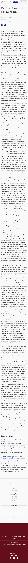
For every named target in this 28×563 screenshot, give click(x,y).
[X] (5, 25)
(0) (16, 1)
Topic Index (14, 502)
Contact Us (14, 538)
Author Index (13, 496)
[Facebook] (2, 25)
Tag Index (14, 500)
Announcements (14, 486)
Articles (8, 19)
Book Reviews (14, 490)
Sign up (14, 549)
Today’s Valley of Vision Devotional (14, 509)
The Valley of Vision (14, 508)
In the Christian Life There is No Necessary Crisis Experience (11, 457)
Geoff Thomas (9, 17)
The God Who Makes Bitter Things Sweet (12, 440)
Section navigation (20, 5)
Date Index (14, 498)
